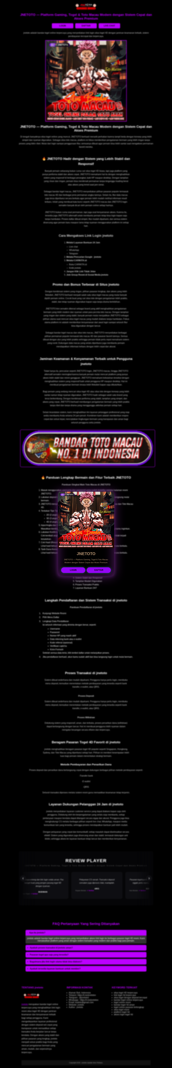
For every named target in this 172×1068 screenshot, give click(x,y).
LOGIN (73, 570)
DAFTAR (98, 570)
